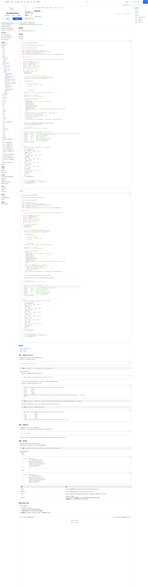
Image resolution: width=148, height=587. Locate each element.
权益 (22, 1)
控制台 (138, 1)
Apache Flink (32, 30)
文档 (133, 1)
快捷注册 (7, 18)
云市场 (28, 1)
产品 (15, 1)
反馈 (77, 522)
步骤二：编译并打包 (24, 349)
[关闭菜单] (2, 2)
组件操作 (42, 7)
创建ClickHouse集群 (38, 24)
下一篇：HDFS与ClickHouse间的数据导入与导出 (121, 517)
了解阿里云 (38, 1)
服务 (34, 1)
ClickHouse (47, 7)
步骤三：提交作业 (23, 351)
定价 (25, 1)
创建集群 (33, 22)
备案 (135, 1)
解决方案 (18, 1)
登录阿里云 (17, 18)
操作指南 (38, 7)
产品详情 (123, 13)
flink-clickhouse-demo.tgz (29, 427)
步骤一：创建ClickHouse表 (25, 348)
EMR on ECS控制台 (27, 507)
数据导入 (51, 7)
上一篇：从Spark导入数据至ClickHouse (27, 517)
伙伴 (31, 1)
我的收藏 (128, 13)
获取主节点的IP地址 (102, 493)
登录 (145, 1)
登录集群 (40, 357)
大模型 (12, 1)
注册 (141, 1)
